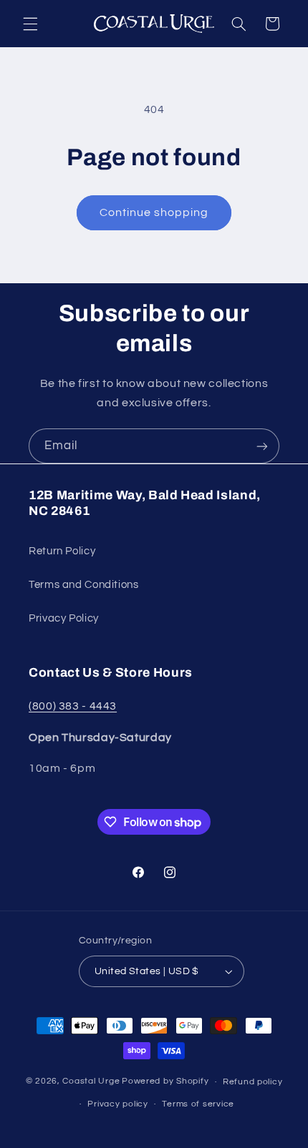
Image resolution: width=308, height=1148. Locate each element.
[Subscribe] (262, 445)
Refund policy (253, 1082)
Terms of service (198, 1104)
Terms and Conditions (84, 584)
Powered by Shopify (165, 1082)
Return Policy (62, 551)
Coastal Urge (91, 1082)
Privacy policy (117, 1104)
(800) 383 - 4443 (73, 706)
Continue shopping (154, 212)
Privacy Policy (64, 618)
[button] (30, 23)
